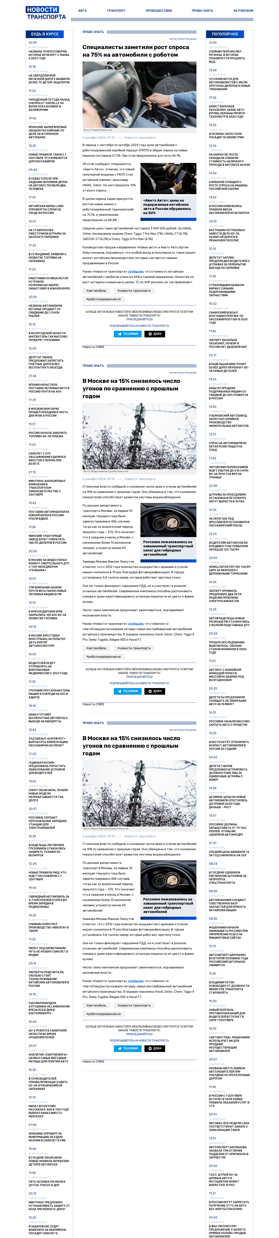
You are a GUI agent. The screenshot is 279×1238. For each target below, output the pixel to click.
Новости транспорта (135, 290)
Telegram (130, 334)
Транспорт (116, 11)
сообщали (135, 271)
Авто (82, 11)
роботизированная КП (104, 299)
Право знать (202, 11)
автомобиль (97, 290)
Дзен (157, 334)
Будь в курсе (45, 34)
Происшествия (159, 11)
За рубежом (243, 11)
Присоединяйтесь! (139, 319)
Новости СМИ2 (93, 347)
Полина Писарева (186, 39)
